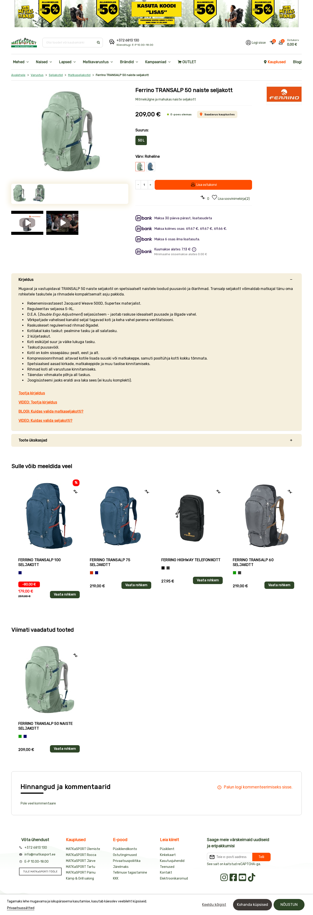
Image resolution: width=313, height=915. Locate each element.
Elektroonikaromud (174, 878)
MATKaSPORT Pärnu (81, 872)
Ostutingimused (125, 855)
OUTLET (189, 62)
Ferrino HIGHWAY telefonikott (191, 560)
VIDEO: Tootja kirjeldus (38, 402)
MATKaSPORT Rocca (81, 855)
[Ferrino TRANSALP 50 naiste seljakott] (69, 131)
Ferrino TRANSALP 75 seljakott (110, 562)
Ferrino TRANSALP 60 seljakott (253, 562)
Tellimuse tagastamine (130, 872)
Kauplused (277, 62)
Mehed (19, 62)
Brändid (127, 62)
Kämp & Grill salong (80, 878)
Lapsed (65, 62)
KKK (115, 878)
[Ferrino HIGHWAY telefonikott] (192, 516)
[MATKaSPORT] (24, 42)
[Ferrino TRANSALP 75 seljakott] (120, 516)
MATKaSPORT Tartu (80, 867)
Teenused (167, 867)
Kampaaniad (155, 62)
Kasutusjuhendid (172, 861)
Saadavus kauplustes (219, 114)
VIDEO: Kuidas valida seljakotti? (45, 420)
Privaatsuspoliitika (126, 861)
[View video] (27, 220)
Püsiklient (167, 849)
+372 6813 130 (128, 40)
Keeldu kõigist (214, 904)
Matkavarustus (96, 62)
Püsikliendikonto (125, 849)
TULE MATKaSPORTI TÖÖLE (40, 871)
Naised (42, 62)
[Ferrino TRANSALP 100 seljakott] (49, 516)
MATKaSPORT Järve (81, 861)
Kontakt (166, 872)
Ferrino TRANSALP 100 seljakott (39, 562)
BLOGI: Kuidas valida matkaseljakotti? (51, 411)
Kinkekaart (168, 855)
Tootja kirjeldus (32, 393)
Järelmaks (121, 867)
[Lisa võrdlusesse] (75, 491)
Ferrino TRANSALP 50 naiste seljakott (45, 726)
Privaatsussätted (20, 908)
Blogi (297, 62)
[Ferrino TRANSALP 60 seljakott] (263, 516)
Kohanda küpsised (252, 904)
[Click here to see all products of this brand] (284, 94)
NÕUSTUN (289, 904)
